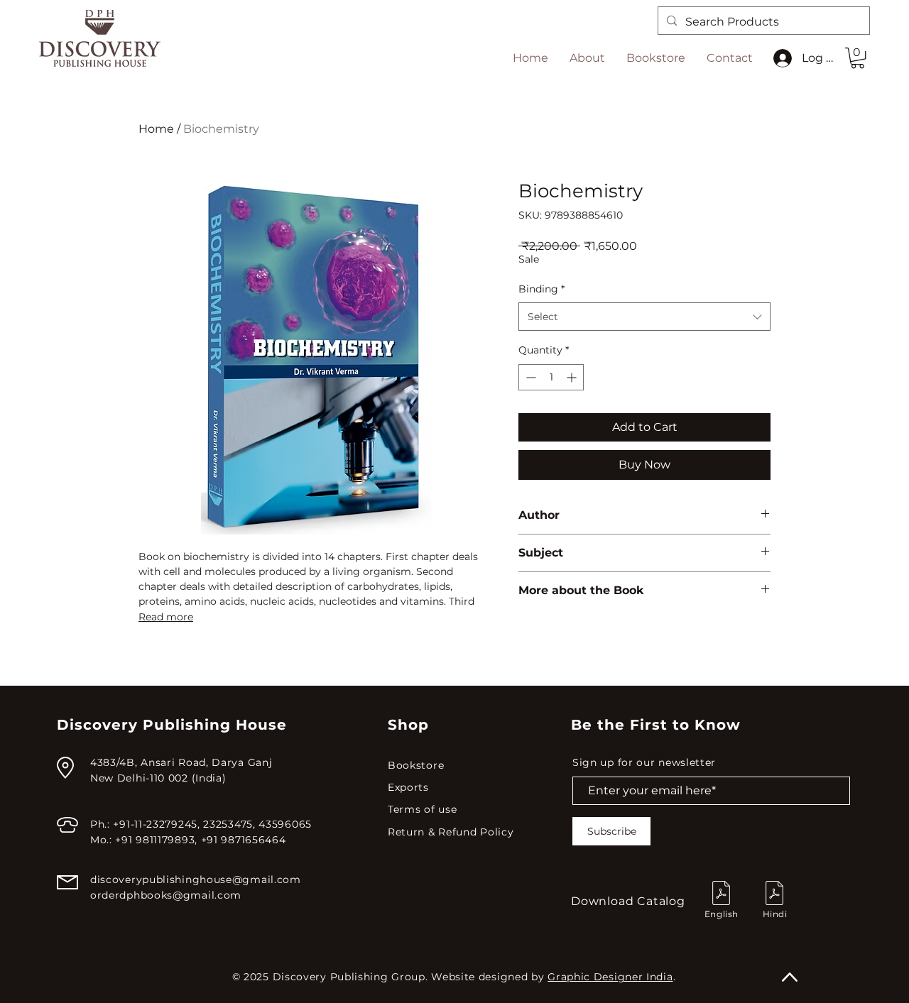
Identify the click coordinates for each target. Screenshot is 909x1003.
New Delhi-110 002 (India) (158, 778)
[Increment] (573, 377)
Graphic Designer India (610, 976)
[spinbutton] (551, 377)
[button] (857, 58)
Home (156, 129)
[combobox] (644, 316)
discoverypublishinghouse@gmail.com (195, 879)
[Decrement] (529, 377)
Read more (165, 616)
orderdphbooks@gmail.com (165, 895)
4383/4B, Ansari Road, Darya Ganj (181, 762)
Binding (541, 289)
